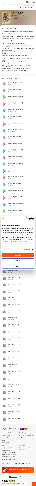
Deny (18, 266)
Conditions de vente (6, 450)
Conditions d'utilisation (7, 448)
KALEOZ (21, 438)
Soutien (4, 440)
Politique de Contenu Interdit (9, 454)
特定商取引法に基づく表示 (8, 457)
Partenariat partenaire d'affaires (25, 448)
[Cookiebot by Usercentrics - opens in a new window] (26, 218)
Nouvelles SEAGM (6, 438)
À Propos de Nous (6, 435)
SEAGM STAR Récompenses (26, 435)
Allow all (18, 255)
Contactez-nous (6, 442)
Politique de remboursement (9, 459)
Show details (26, 249)
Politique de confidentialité (8, 452)
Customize (16, 260)
